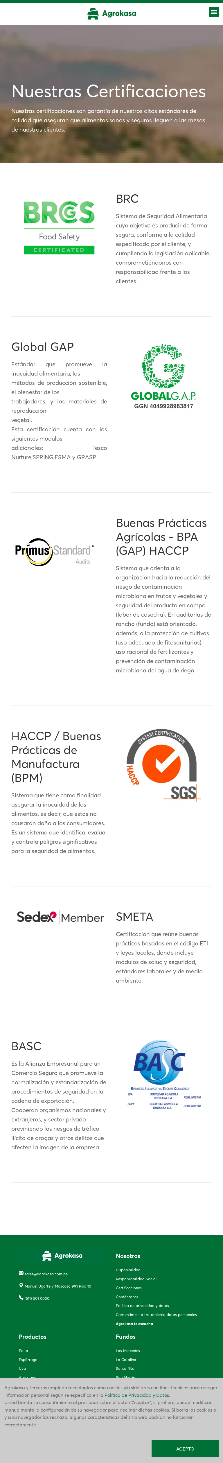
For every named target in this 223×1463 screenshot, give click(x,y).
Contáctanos (127, 1297)
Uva (22, 1368)
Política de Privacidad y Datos (137, 1395)
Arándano (27, 1377)
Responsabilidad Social (136, 1279)
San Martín (125, 1377)
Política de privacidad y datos (142, 1305)
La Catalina (126, 1359)
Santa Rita (125, 1368)
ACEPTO (185, 1449)
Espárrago (28, 1359)
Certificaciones (129, 1288)
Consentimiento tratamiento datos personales (156, 1314)
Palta (23, 1350)
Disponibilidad (128, 1270)
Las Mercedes (128, 1350)
